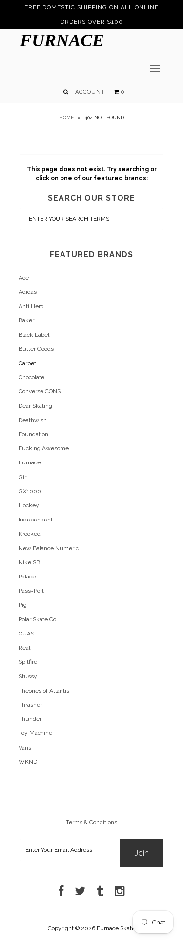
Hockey (29, 505)
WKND (28, 761)
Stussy (28, 676)
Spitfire (28, 661)
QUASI (27, 633)
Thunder (30, 718)
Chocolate (31, 377)
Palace (27, 576)
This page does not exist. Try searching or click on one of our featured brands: (92, 174)
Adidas (28, 292)
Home (66, 117)
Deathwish (33, 420)
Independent (36, 519)
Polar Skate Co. (38, 619)
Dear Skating (35, 406)
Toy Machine (35, 733)
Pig (23, 604)
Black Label (34, 334)
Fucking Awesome (44, 448)
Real (24, 647)
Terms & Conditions (91, 822)
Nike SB (29, 562)
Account (90, 92)
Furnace (62, 40)
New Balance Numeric (49, 548)
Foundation (33, 434)
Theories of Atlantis (44, 690)
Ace (24, 277)
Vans (25, 747)
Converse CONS (40, 391)
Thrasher (30, 704)
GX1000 (30, 491)
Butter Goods (36, 349)
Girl (23, 477)
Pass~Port (31, 590)
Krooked (30, 533)
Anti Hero (31, 306)
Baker (26, 320)
